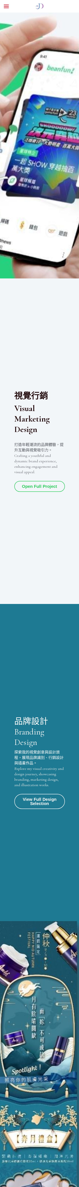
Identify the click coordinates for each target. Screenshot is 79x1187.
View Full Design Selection (39, 801)
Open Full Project (39, 486)
